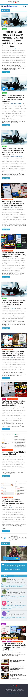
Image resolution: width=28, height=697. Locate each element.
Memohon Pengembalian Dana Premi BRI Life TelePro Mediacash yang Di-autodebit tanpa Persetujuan (13, 597)
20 (22, 538)
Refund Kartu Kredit (14, 59)
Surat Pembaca (10, 199)
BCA (9, 260)
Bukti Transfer (21, 105)
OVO (2, 462)
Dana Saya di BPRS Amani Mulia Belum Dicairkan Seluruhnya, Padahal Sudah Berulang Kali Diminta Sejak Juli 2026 (13, 607)
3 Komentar (17, 207)
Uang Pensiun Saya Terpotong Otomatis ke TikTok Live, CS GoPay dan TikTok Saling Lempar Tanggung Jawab (13, 403)
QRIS (6, 59)
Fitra (11, 507)
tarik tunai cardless (17, 268)
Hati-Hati (4, 399)
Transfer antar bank (18, 219)
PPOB (20, 111)
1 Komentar (17, 357)
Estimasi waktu (7, 362)
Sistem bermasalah (17, 60)
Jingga (12, 650)
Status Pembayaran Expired (12, 367)
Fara (8, 578)
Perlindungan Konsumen (10, 689)
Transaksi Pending (5, 169)
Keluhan (3, 199)
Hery (11, 456)
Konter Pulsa (21, 110)
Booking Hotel (10, 159)
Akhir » (16, 539)
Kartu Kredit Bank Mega (18, 512)
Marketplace (23, 461)
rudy (8, 611)
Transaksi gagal (13, 168)
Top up (15, 115)
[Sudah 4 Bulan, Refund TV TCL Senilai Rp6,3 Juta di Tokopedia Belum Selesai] (5, 659)
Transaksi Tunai (7, 270)
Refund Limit (20, 59)
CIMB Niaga (8, 311)
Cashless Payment (5, 52)
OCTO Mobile (4, 315)
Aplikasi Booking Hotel (20, 158)
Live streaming (12, 413)
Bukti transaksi (22, 50)
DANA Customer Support (15, 103)
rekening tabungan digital (18, 417)
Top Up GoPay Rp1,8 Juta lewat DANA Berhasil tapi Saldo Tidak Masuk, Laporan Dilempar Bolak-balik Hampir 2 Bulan (13, 204)
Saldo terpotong (8, 113)
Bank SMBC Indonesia (11, 359)
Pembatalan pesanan (8, 462)
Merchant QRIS (7, 55)
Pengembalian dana (5, 57)
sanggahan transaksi (15, 418)
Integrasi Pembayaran (18, 412)
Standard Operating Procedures (7, 62)
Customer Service (12, 161)
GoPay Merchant (8, 313)
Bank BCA (5, 260)
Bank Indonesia (10, 105)
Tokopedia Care (5, 467)
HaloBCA (5, 263)
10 (19, 538)
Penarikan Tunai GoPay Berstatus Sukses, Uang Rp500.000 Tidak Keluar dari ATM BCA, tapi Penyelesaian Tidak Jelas (14, 255)
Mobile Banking (21, 313)
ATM (22, 258)
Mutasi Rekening (10, 415)
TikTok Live (17, 420)
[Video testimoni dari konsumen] (14, 553)
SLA (22, 60)
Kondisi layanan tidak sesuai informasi (13, 461)
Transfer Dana (9, 116)
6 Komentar (17, 258)
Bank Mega (13, 48)
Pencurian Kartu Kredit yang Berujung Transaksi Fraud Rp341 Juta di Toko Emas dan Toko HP (18, 675)
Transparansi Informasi (16, 116)
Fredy (12, 207)
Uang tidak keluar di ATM (15, 270)
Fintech (15, 108)
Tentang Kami (20, 689)
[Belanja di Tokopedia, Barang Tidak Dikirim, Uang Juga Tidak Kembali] (14, 440)
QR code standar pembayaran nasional (17, 57)
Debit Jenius (18, 161)
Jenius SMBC (19, 163)
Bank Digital (22, 407)
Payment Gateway (13, 55)
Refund (9, 59)
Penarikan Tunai (17, 265)
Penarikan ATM (4, 265)
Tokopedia (20, 466)
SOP (24, 60)
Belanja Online (9, 457)
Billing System (9, 50)
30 (25, 538)
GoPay (3, 110)
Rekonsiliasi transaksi (18, 216)
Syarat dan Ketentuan (9, 687)
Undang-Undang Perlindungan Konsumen (14, 568)
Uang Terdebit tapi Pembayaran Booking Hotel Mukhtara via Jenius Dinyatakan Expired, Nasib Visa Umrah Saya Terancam (13, 354)
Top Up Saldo (19, 115)
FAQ (16, 689)
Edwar (8, 601)
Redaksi (12, 308)
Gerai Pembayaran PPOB (21, 108)
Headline (9, 641)
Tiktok (14, 420)
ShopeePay (11, 60)
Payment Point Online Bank (14, 111)
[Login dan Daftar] (25, 6)
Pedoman (22, 687)
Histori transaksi (14, 53)
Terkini (21, 575)
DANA (6, 108)
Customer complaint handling (14, 52)
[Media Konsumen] (11, 6)
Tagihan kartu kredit (17, 62)
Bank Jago (3, 408)
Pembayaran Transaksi (21, 55)
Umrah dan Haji (12, 169)
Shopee (7, 60)
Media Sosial (18, 413)
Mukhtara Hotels (8, 364)
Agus (11, 407)
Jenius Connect (10, 163)
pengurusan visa (15, 164)
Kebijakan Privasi (16, 687)
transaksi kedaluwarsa (20, 168)
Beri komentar (20, 48)
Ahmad (12, 357)
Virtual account (9, 118)
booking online (16, 159)
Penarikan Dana (11, 265)
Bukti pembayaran (15, 50)
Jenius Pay (15, 163)
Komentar (8, 575)
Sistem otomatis (9, 420)
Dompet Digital (7, 53)
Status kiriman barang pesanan (12, 466)
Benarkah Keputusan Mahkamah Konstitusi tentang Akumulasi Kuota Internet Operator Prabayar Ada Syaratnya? (17, 668)
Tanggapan (4, 29)
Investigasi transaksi (14, 110)
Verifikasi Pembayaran (19, 169)
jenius (5, 163)
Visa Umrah (12, 371)
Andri (12, 258)
